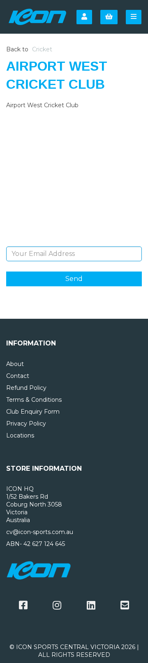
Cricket (42, 49)
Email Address (74, 240)
